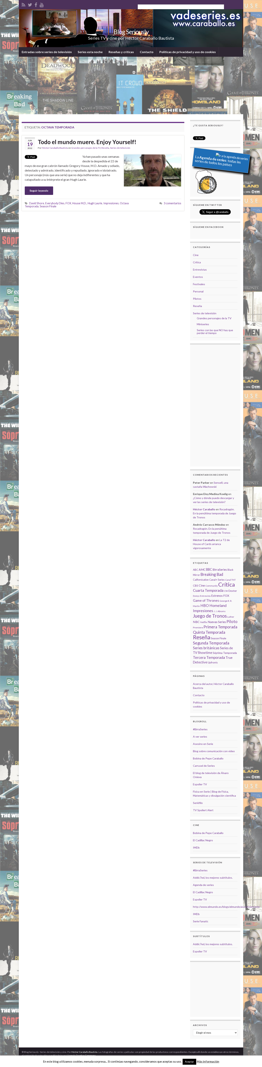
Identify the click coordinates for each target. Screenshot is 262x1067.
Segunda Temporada (211, 642)
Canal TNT (230, 579)
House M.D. (79, 203)
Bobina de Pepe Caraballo (208, 758)
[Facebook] (36, 4)
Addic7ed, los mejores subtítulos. (213, 877)
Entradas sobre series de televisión (47, 52)
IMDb (196, 847)
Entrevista (205, 595)
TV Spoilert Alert (203, 810)
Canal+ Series (217, 579)
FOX (68, 203)
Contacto (146, 52)
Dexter (232, 590)
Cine (196, 255)
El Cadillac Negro (203, 840)
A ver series (200, 736)
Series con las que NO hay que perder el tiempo (215, 331)
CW (226, 590)
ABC (195, 569)
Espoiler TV (200, 784)
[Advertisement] (131, 85)
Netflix (203, 622)
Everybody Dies (54, 203)
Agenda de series (203, 884)
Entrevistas (200, 269)
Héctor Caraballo (204, 509)
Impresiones (111, 203)
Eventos (198, 276)
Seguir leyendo (39, 190)
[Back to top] (253, 1058)
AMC (202, 569)
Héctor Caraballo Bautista (55, 147)
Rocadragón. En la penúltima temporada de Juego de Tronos (214, 513)
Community (211, 585)
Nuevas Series (217, 622)
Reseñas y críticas (121, 52)
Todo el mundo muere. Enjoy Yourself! (87, 141)
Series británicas (206, 648)
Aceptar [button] (189, 1061)
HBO (204, 605)
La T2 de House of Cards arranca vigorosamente (211, 544)
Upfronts (213, 662)
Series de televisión (120, 147)
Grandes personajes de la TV (86, 147)
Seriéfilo (198, 802)
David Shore (36, 203)
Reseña (105, 147)
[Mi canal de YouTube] (42, 4)
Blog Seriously (131, 31)
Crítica (197, 262)
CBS (195, 585)
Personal (198, 291)
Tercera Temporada (209, 657)
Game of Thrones (206, 600)
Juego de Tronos (210, 616)
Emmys (196, 596)
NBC (196, 622)
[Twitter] (30, 4)
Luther (230, 616)
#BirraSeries (200, 729)
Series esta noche (90, 52)
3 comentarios (172, 203)
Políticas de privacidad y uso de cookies (187, 52)
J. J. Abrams (220, 611)
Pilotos (197, 298)
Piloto (232, 621)
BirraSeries (220, 569)
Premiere (198, 627)
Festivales (199, 284)
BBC (209, 569)
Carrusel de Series (204, 765)
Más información (208, 1061)
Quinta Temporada (209, 632)
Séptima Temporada (225, 652)
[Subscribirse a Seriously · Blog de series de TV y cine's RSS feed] (23, 4)
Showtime (205, 653)
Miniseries (203, 324)
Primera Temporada (220, 627)
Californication (201, 579)
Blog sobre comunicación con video (214, 751)
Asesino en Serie (203, 743)
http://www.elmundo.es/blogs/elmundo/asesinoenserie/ (226, 906)
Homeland (218, 605)
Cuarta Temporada (208, 590)
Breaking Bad (211, 574)
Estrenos (217, 595)
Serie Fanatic (200, 921)
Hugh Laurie (95, 203)
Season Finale (48, 206)
